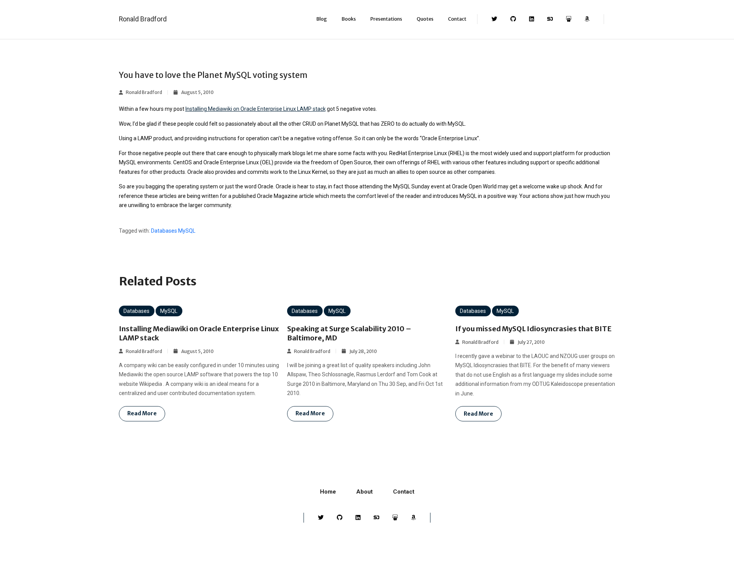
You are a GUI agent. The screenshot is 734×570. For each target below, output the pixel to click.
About (364, 491)
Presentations (386, 19)
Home (328, 491)
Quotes (425, 19)
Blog (321, 19)
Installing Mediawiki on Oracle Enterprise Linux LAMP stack (255, 109)
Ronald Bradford (143, 19)
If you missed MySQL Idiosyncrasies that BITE (533, 328)
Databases (164, 231)
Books (348, 19)
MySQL (186, 231)
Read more (142, 413)
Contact (457, 19)
